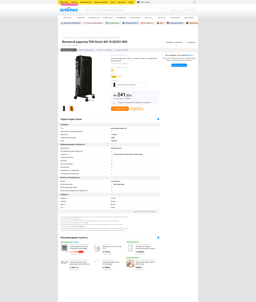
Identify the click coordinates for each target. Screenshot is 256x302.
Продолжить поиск (179, 65)
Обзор (76, 242)
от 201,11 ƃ (74, 267)
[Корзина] (194, 10)
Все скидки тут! (148, 23)
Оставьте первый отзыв (120, 55)
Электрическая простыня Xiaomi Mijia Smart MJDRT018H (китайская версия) (80, 263)
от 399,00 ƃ (140, 252)
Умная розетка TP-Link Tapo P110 (112, 247)
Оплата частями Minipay (94, 23)
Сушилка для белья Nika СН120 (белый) (110, 263)
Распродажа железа (176, 23)
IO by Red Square (113, 23)
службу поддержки (79, 226)
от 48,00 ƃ (106, 267)
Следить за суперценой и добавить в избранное (134, 102)
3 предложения (74, 269)
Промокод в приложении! (72, 23)
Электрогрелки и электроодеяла (79, 260)
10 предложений (75, 254)
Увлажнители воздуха (142, 244)
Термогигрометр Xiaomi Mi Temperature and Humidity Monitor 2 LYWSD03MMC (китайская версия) (79, 248)
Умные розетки (107, 244)
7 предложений (107, 269)
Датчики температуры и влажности (80, 244)
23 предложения (141, 254)
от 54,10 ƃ (106, 252)
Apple (161, 23)
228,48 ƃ (139, 267)
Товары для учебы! (131, 23)
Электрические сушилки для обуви (146, 260)
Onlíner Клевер (145, 2)
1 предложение (140, 269)
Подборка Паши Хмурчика (197, 23)
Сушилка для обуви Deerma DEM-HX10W (145, 263)
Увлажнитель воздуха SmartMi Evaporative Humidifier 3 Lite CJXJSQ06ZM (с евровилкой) (146, 248)
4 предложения (107, 254)
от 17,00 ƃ (73, 252)
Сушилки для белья (108, 260)
